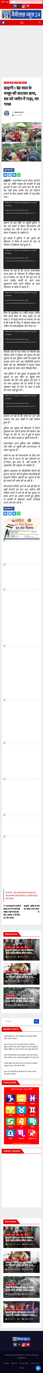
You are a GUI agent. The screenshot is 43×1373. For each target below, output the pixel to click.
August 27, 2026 (14, 1244)
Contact (21, 1368)
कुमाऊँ (11, 82)
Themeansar (21, 1358)
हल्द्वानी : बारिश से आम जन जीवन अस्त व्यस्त (32, 907)
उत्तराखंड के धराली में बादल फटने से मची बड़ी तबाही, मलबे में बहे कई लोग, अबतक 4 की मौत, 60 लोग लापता (12, 912)
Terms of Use (35, 1363)
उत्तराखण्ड (7, 82)
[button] (39, 22)
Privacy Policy (24, 1363)
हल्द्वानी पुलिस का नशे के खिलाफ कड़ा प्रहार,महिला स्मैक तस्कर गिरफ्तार (20, 953)
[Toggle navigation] (22, 22)
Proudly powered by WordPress (15, 1355)
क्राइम (16, 82)
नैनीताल (24, 82)
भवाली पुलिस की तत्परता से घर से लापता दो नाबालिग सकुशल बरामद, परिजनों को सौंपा (20, 1315)
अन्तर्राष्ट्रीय (8, 995)
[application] (21, 211)
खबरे (20, 82)
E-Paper (6, 1363)
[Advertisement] (21, 48)
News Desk (19, 112)
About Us (14, 1363)
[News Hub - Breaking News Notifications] (38, 1368)
